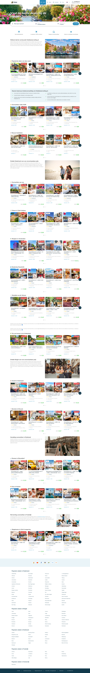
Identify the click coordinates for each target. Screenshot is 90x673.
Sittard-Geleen (64, 575)
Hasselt (29, 619)
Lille (29, 657)
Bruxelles (13, 621)
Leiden (46, 579)
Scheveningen (47, 604)
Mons (46, 619)
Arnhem (13, 586)
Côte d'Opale (14, 657)
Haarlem (30, 600)
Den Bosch (14, 602)
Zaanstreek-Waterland (66, 598)
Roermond (47, 598)
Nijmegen (47, 586)
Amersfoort (14, 579)
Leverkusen (47, 638)
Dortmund (14, 643)
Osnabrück (64, 638)
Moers (46, 640)
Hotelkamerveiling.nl (42, 516)
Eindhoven (30, 586)
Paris (46, 655)
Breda (13, 594)
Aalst (13, 611)
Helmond (30, 604)
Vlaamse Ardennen (65, 619)
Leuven (46, 611)
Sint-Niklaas (64, 615)
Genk (29, 611)
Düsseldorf (30, 636)
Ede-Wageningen (31, 584)
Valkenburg (64, 586)
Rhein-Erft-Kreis (65, 643)
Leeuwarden (47, 577)
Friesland (30, 592)
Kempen (29, 621)
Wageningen (64, 592)
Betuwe (13, 592)
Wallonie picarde (65, 623)
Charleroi (13, 623)
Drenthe (29, 582)
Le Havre (30, 655)
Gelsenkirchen (31, 640)
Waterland (64, 594)
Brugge (13, 617)
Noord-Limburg (48, 590)
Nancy (46, 653)
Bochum (13, 638)
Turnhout (63, 617)
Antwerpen (14, 613)
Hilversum (47, 573)
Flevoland (30, 590)
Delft (13, 600)
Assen (13, 588)
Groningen (30, 598)
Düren (29, 634)
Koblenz (46, 632)
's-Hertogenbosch (65, 573)
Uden (63, 582)
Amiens (13, 651)
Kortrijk (29, 623)
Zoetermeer (64, 602)
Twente (63, 579)
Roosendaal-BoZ (48, 600)
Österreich (14, 664)
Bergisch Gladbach (15, 636)
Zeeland (63, 600)
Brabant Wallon (15, 615)
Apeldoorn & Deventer (16, 584)
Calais (13, 655)
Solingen (13, 645)
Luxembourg (47, 615)
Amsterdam (14, 582)
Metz (46, 651)
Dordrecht (30, 579)
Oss (45, 592)
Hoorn (46, 575)
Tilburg (63, 577)
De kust (13, 625)
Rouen (63, 651)
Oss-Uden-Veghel (48, 594)
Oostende (47, 625)
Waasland (63, 621)
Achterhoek (14, 573)
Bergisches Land (15, 634)
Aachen (13, 632)
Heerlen (29, 602)
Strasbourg (64, 653)
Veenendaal (64, 588)
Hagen (29, 643)
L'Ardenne (30, 625)
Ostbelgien (64, 611)
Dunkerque (30, 651)
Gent (29, 613)
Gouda (29, 594)
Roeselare (64, 613)
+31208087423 (70, 670)
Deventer (30, 575)
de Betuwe (14, 598)
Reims (46, 657)
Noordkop (47, 588)
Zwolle (63, 604)
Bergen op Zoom (15, 590)
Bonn (13, 640)
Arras (13, 653)
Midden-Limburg (48, 584)
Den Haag (13, 604)
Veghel (63, 590)
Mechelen (47, 617)
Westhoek (64, 625)
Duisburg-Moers (31, 632)
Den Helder (30, 573)
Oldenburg (64, 636)
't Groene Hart (31, 596)
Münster (63, 634)
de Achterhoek (14, 596)
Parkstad (46, 596)
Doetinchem (30, 577)
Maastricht (47, 582)
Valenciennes (64, 655)
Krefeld (46, 634)
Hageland (30, 615)
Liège (46, 613)
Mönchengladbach (65, 632)
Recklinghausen (65, 640)
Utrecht (63, 584)
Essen (29, 638)
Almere (13, 577)
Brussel (13, 619)
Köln (46, 636)
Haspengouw (30, 617)
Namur (46, 621)
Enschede (30, 588)
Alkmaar (13, 575)
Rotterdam (47, 602)
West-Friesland (65, 596)
